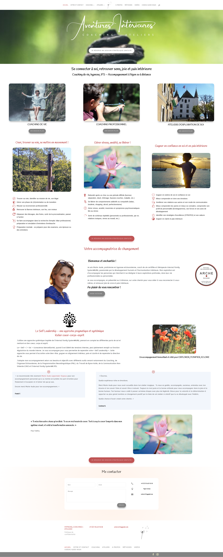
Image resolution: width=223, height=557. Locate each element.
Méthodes (128, 5)
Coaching (89, 5)
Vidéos (137, 5)
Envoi (121, 505)
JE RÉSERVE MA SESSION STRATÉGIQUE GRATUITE (111, 50)
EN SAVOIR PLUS (37, 131)
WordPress (99, 554)
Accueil (65, 5)
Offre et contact (76, 5)
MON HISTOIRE (96, 293)
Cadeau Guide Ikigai (149, 5)
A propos (119, 5)
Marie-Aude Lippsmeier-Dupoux (54, 376)
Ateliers (100, 5)
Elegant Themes (78, 554)
